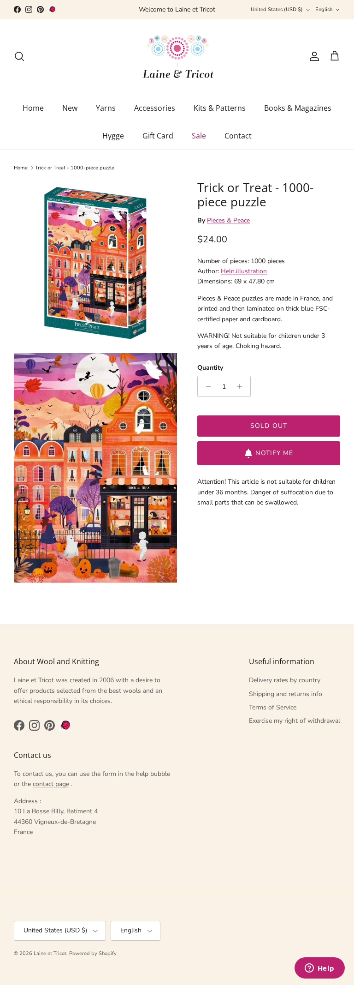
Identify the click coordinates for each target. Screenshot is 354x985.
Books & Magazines (297, 108)
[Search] (19, 56)
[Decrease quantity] (206, 386)
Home (33, 108)
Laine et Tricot (50, 953)
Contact (238, 136)
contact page (51, 784)
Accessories (154, 108)
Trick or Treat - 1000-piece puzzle (74, 167)
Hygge (113, 136)
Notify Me (274, 453)
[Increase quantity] (242, 386)
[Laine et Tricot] (177, 56)
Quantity (210, 367)
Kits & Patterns (220, 108)
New (69, 108)
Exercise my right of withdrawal (294, 720)
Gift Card (157, 136)
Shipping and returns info (285, 694)
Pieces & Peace (228, 220)
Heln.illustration (244, 271)
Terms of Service (272, 707)
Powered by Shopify (93, 953)
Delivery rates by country (284, 680)
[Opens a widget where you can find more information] (319, 968)
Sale (199, 136)
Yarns (106, 108)
